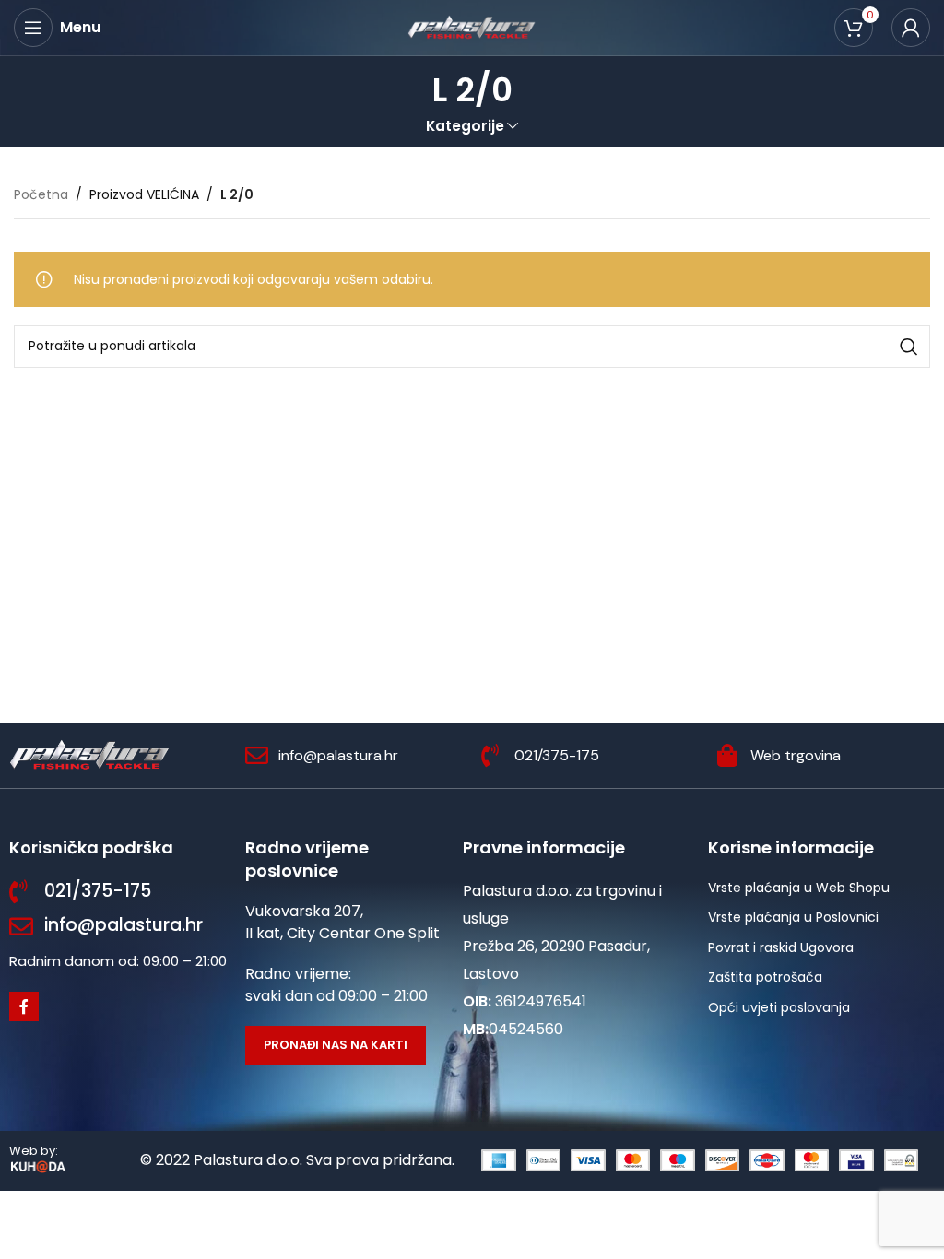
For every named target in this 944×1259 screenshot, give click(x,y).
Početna (41, 194)
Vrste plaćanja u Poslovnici (793, 917)
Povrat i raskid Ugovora (781, 947)
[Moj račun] (910, 27)
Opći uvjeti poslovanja (779, 1007)
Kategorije (465, 126)
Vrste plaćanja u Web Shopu (799, 887)
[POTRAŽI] (909, 346)
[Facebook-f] (24, 1006)
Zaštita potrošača (765, 977)
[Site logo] (472, 27)
